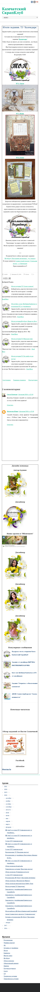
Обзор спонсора (9, 961)
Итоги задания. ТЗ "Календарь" (20, 27)
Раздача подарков (10, 968)
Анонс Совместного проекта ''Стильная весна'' (20, 914)
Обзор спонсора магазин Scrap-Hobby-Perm (19, 883)
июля (7, 813)
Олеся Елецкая (12, 394)
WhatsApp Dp (6, 769)
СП (5, 974)
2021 (5, 786)
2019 (5, 792)
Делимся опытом (9, 943)
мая (7, 818)
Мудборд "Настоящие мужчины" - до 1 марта (20, 258)
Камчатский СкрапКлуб (14, 10)
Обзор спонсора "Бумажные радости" (17, 872)
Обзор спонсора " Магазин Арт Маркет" (17, 881)
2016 (5, 928)
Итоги (27, 274)
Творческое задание (10, 976)
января (8, 922)
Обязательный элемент (11, 963)
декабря (8, 798)
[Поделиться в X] (8, 278)
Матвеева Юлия (12, 411)
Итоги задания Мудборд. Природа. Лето (24, 321)
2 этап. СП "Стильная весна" (14, 849)
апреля (8, 821)
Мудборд (7, 958)
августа (8, 810)
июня (7, 815)
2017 (5, 925)
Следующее (7, 380)
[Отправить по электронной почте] (4, 278)
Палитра (6, 966)
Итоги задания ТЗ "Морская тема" (22, 339)
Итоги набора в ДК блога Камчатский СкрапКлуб (21, 911)
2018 (5, 795)
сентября (8, 807)
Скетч (6, 971)
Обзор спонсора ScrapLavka (14, 866)
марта (8, 824)
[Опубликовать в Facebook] (10, 278)
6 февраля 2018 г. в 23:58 (26, 411)
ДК (5, 945)
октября (8, 804)
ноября (8, 801)
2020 (5, 789)
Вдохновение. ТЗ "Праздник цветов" (17, 852)
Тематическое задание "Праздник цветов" (19, 869)
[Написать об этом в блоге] (6, 278)
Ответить (10, 405)
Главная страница (19, 380)
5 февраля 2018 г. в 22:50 (25, 394)
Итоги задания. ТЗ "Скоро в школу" (22, 286)
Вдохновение (8, 940)
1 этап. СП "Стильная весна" (14, 875)
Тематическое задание (11, 979)
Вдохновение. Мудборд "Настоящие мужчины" (20, 878)
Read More (5, 299)
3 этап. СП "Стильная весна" (14, 841)
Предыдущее (33, 380)
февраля (8, 827)
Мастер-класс (8, 955)
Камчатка (7, 953)
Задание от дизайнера (11, 948)
